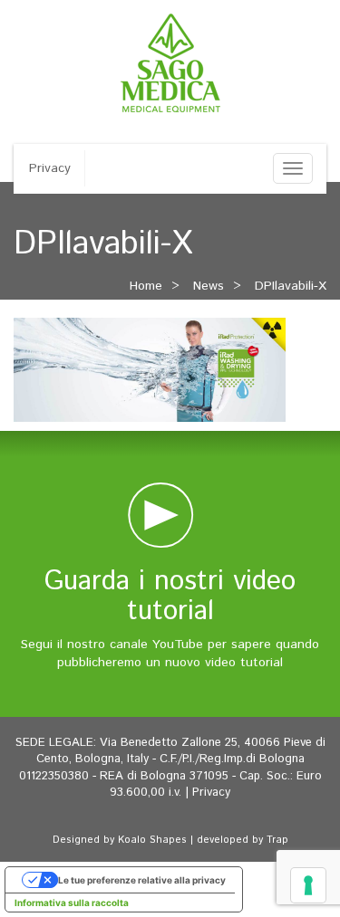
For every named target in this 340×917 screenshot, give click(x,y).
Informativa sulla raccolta (72, 902)
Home (146, 286)
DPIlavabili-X (290, 286)
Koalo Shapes (152, 840)
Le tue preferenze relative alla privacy (142, 879)
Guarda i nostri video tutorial (170, 596)
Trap (277, 840)
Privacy (50, 168)
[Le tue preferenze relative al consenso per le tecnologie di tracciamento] (308, 885)
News (208, 286)
